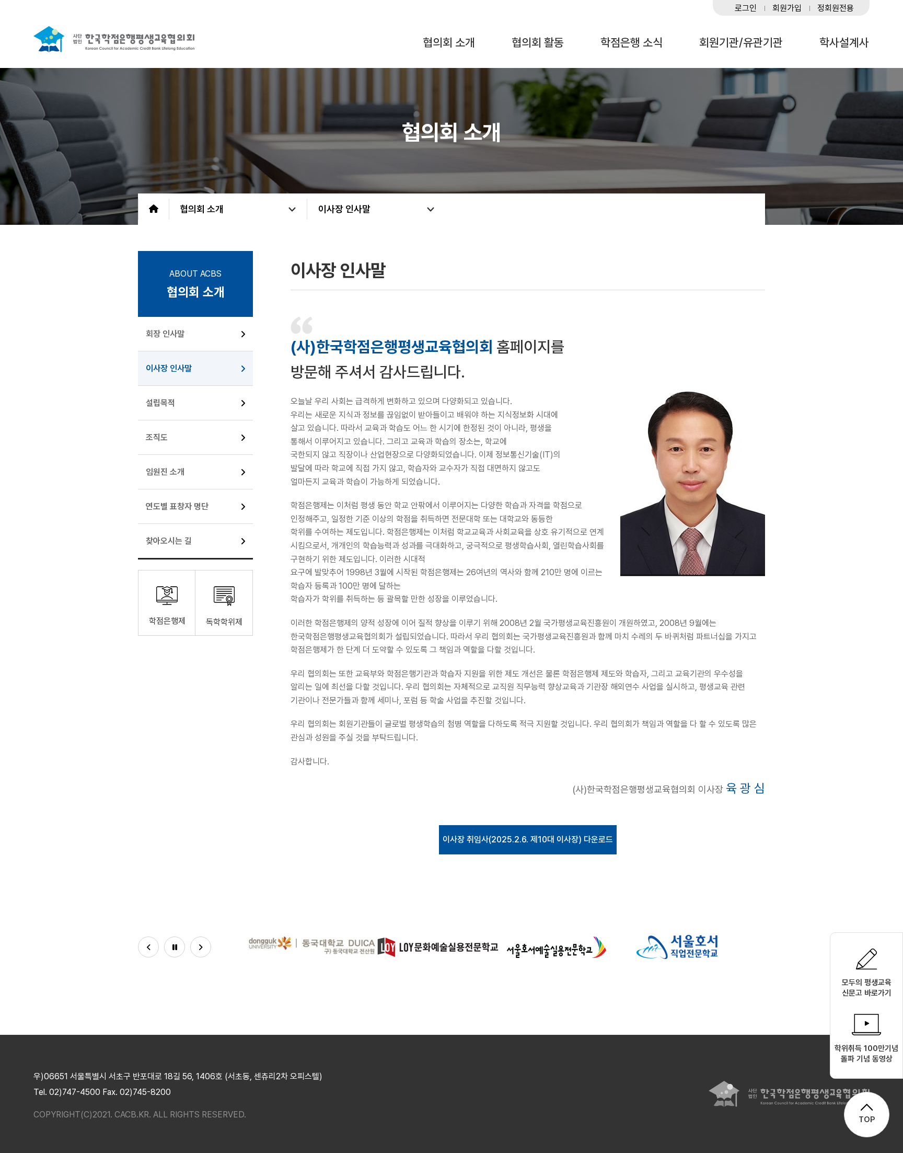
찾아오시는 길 (169, 541)
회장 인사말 (165, 334)
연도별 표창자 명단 (177, 506)
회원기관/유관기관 (741, 43)
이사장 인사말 (344, 208)
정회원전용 (835, 8)
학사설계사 (844, 43)
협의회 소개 (449, 43)
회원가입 (787, 8)
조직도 (157, 437)
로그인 (746, 8)
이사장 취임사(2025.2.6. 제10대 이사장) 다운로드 (528, 839)
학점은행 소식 (631, 43)
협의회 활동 (538, 43)
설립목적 (160, 403)
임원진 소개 (165, 472)
